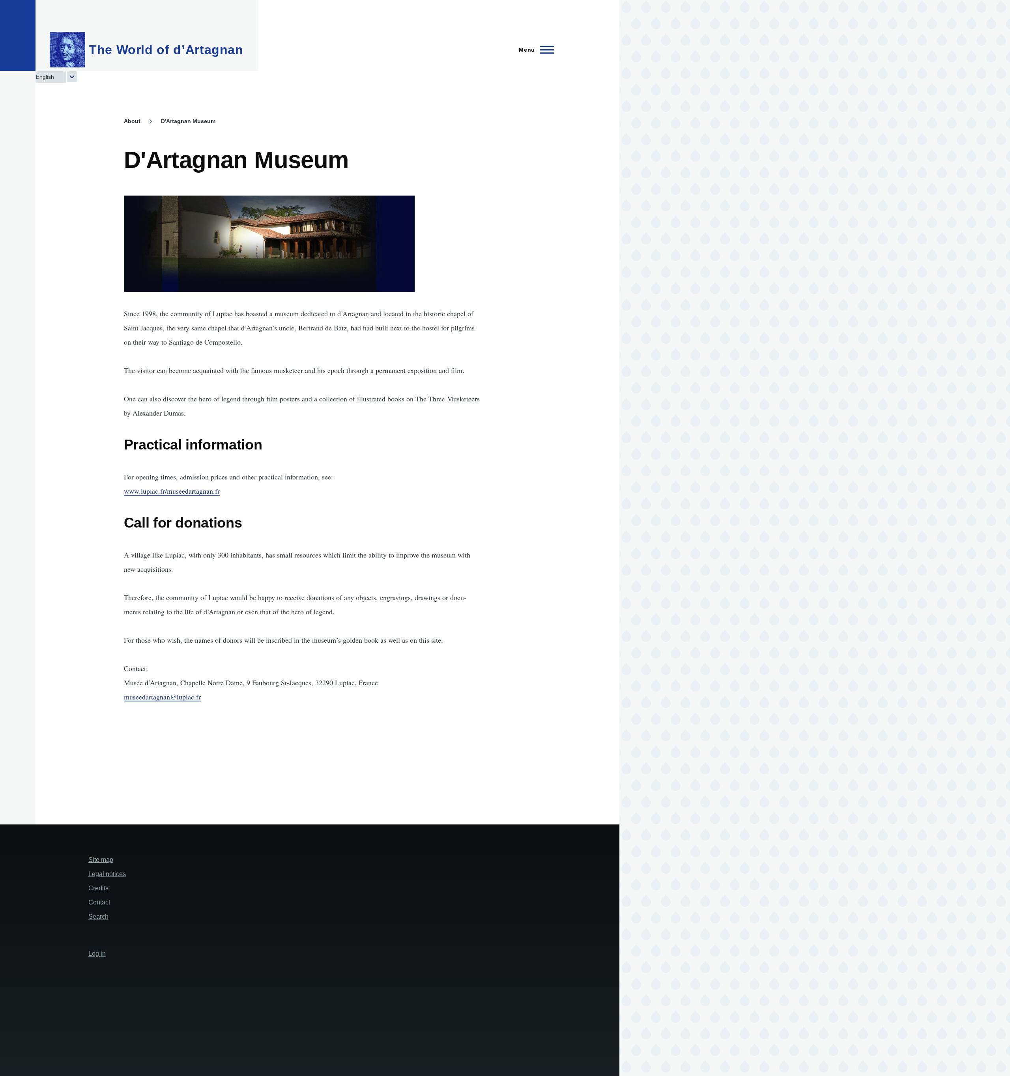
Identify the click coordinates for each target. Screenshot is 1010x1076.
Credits (98, 888)
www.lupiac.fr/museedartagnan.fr (172, 491)
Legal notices (107, 874)
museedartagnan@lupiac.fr (162, 696)
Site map (100, 859)
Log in (97, 953)
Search (98, 916)
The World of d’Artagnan (166, 50)
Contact (99, 902)
